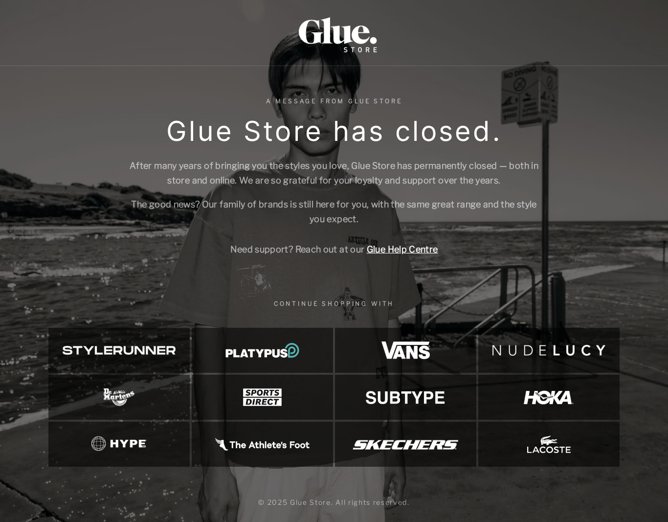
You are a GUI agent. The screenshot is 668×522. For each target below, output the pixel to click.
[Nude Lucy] (549, 350)
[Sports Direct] (262, 397)
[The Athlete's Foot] (262, 444)
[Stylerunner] (119, 350)
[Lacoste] (549, 444)
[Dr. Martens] (119, 397)
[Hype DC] (119, 444)
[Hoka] (549, 397)
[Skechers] (405, 444)
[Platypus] (262, 350)
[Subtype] (405, 397)
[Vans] (405, 350)
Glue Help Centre (402, 249)
